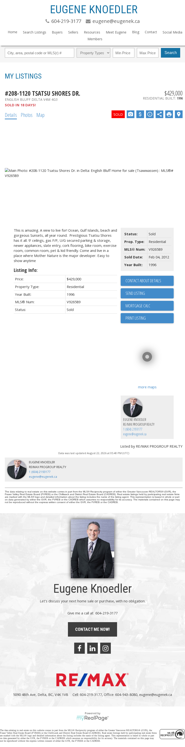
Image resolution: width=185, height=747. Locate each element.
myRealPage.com (92, 718)
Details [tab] (11, 114)
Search (171, 53)
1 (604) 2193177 (132, 429)
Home (12, 32)
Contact (151, 32)
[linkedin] (92, 648)
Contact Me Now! (92, 629)
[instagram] (105, 648)
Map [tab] (40, 114)
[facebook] (79, 648)
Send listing (135, 293)
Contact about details (143, 280)
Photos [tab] (27, 114)
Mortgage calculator (150, 306)
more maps (147, 386)
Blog (135, 32)
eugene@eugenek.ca (134, 434)
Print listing (136, 318)
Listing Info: (26, 270)
